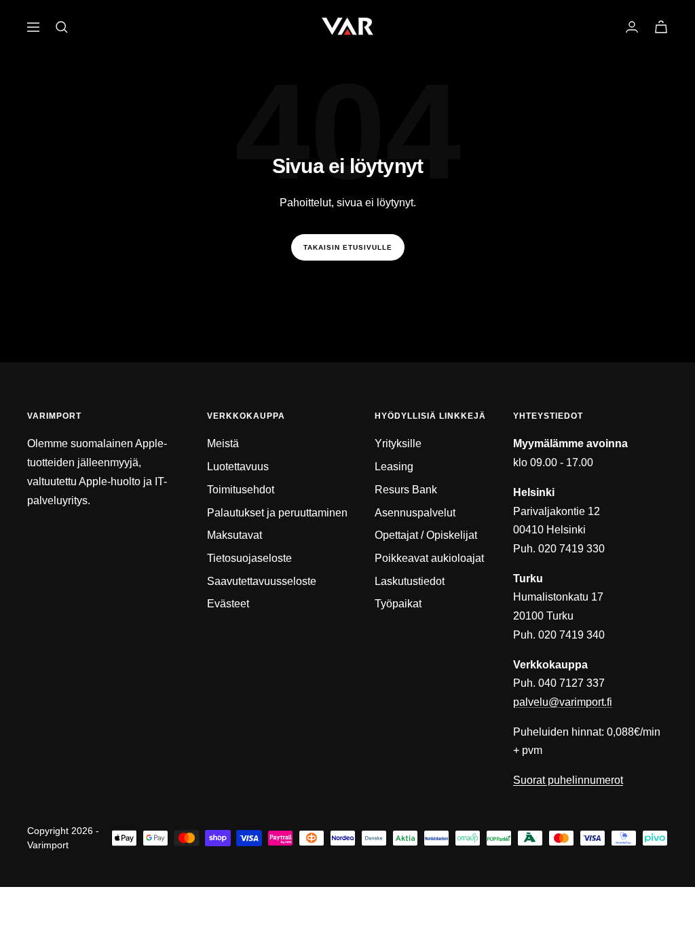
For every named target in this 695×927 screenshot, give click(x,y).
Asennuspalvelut (415, 512)
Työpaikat (398, 603)
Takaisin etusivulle (347, 247)
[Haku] (62, 27)
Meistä (223, 443)
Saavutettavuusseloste (261, 581)
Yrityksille (398, 443)
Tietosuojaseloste (249, 558)
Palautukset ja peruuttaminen (277, 512)
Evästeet (228, 603)
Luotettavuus (238, 466)
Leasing (394, 466)
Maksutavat (234, 535)
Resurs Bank (406, 489)
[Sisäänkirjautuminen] (632, 27)
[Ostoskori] (661, 26)
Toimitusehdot (240, 489)
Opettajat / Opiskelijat (426, 535)
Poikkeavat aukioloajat (429, 558)
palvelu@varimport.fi (562, 702)
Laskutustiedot (410, 581)
